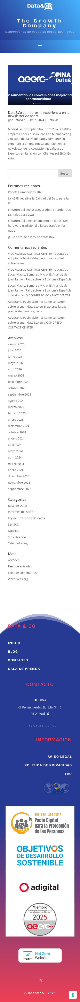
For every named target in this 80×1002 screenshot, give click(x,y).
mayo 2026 (15, 363)
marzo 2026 (16, 375)
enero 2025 (15, 419)
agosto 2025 (16, 401)
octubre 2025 (17, 388)
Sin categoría (17, 537)
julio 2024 (14, 445)
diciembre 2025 (18, 382)
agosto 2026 (16, 344)
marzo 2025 (16, 407)
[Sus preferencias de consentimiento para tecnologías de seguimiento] (73, 995)
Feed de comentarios (22, 573)
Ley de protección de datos (26, 518)
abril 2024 (15, 457)
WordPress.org (18, 579)
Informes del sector (21, 512)
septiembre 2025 (19, 394)
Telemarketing (18, 543)
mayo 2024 (15, 451)
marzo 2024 (16, 464)
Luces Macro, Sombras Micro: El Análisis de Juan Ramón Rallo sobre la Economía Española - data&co (40, 290)
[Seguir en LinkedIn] (40, 980)
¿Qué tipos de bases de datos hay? (31, 237)
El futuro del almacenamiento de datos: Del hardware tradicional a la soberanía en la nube (38, 225)
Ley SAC (13, 524)
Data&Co (19, 120)
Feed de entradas (20, 566)
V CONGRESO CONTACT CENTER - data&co (37, 254)
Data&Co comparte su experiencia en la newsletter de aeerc (38, 114)
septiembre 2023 (19, 489)
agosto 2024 (16, 438)
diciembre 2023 (18, 476)
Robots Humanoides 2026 (25, 192)
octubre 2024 (17, 432)
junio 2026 (15, 357)
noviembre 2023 (19, 482)
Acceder (13, 560)
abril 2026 (15, 369)
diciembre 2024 (18, 426)
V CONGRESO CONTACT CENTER (48, 295)
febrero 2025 (17, 413)
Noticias (52, 120)
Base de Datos (17, 506)
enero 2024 (15, 470)
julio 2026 (14, 350)
